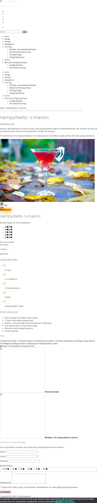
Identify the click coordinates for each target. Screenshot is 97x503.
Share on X (7, 346)
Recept (8, 41)
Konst (7, 60)
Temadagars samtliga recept (69, 110)
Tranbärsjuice (32, 343)
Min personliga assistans (16, 62)
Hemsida (4, 461)
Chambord (4, 341)
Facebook (16, 346)
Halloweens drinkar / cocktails (49, 341)
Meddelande (5, 482)
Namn (2, 451)
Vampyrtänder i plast (48, 343)
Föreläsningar (15, 54)
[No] (74, 502)
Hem (7, 36)
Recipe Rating (6, 465)
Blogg (7, 39)
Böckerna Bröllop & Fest (20, 52)
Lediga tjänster (16, 65)
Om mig (8, 46)
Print (32, 346)
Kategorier (9, 44)
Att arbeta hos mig (17, 67)
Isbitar (92, 341)
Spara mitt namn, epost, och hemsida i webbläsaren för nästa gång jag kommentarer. (40, 487)
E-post (3, 456)
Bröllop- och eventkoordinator (22, 49)
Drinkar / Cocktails (8, 110)
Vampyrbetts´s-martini (24, 117)
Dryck (20, 110)
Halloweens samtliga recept (36, 110)
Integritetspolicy (16, 57)
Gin (33, 341)
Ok (58, 502)
